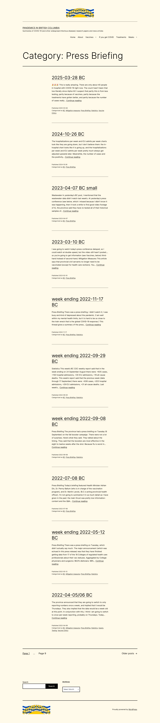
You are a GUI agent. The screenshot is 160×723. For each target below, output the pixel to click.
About (80, 37)
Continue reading (73, 100)
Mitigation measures (73, 110)
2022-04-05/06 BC (72, 595)
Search (25, 682)
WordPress (133, 709)
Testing (54, 630)
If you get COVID (106, 37)
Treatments (121, 37)
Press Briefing (85, 110)
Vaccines (89, 37)
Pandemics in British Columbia (41, 28)
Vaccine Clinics (63, 630)
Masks (131, 37)
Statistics (94, 110)
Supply (101, 628)
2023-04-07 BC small (74, 188)
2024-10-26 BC (68, 134)
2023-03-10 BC (68, 242)
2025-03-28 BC (68, 77)
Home (72, 37)
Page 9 (42, 653)
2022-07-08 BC (68, 478)
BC (64, 110)
